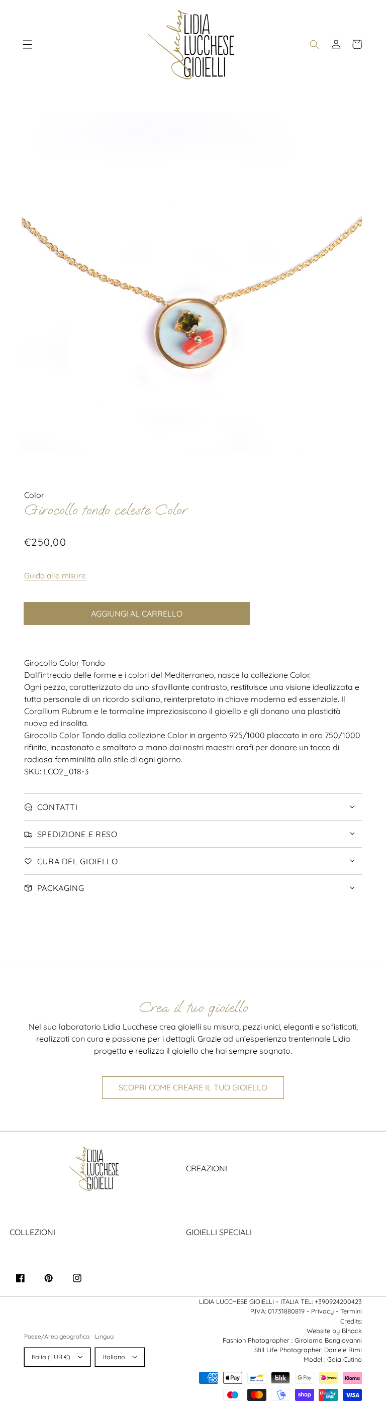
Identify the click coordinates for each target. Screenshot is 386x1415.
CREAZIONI (206, 1168)
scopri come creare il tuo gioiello (193, 1087)
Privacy (322, 1311)
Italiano (114, 1357)
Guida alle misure (55, 575)
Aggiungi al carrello (136, 614)
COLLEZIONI (32, 1232)
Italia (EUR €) (51, 1357)
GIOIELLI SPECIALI (219, 1232)
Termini (351, 1311)
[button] (27, 44)
